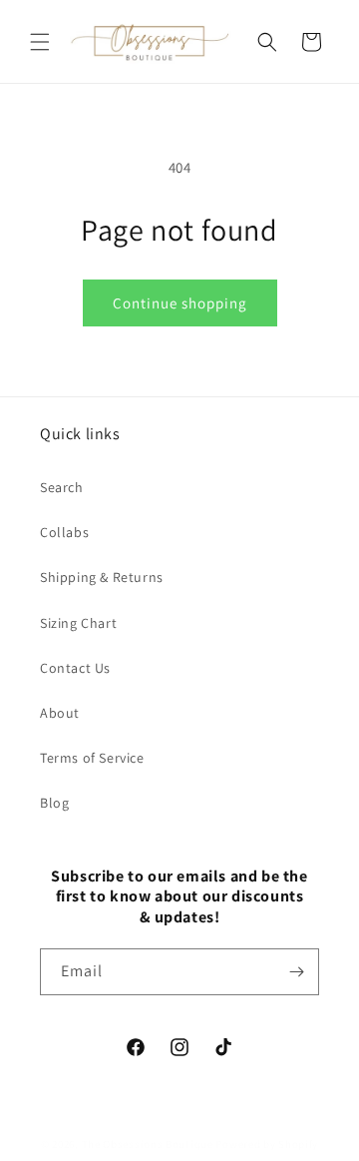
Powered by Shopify (266, 1144)
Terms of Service (92, 758)
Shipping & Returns (102, 577)
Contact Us (75, 668)
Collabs (64, 532)
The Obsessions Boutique (147, 1144)
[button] (40, 42)
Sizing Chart (78, 623)
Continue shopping (180, 302)
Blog (54, 803)
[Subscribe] (296, 971)
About (60, 713)
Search (62, 487)
